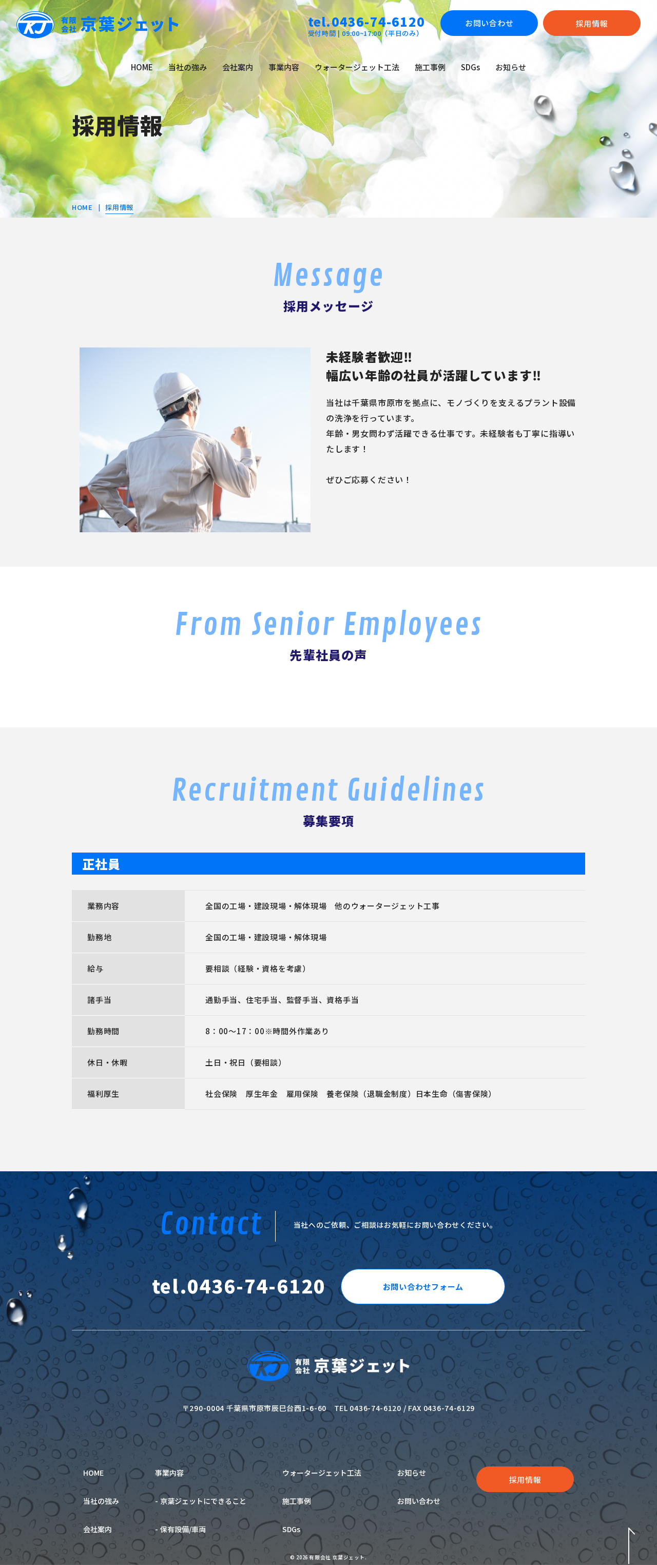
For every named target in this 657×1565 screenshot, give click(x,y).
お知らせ (510, 67)
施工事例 (430, 67)
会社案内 (237, 67)
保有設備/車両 (183, 1529)
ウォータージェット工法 (357, 67)
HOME (142, 67)
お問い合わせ (418, 1501)
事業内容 (283, 67)
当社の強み (187, 67)
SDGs (470, 67)
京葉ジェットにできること (203, 1501)
